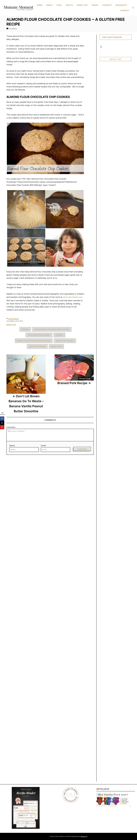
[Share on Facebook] (2, 418)
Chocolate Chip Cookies (39, 335)
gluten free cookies (65, 341)
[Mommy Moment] (18, 8)
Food (14, 324)
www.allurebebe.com (73, 297)
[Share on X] (2, 423)
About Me (116, 59)
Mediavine (83, 836)
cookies (59, 335)
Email (43, 445)
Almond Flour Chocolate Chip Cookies (52, 329)
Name (12, 445)
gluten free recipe (37, 346)
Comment (10, 427)
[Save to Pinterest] (2, 427)
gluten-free (56, 346)
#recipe (25, 329)
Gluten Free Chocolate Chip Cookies (33, 341)
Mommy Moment (13, 318)
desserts (9, 324)
